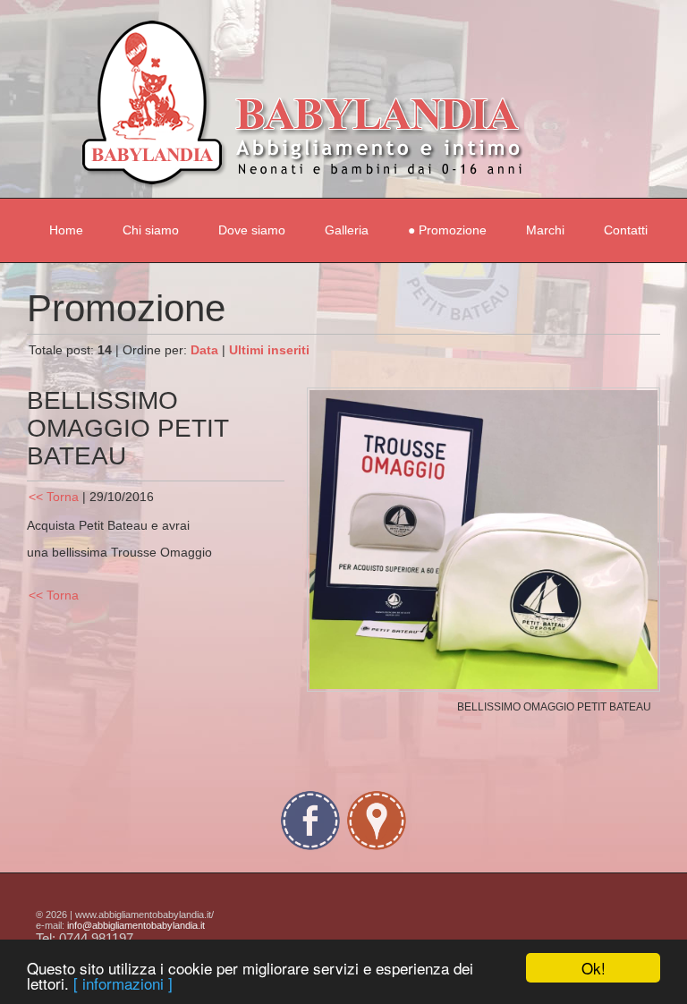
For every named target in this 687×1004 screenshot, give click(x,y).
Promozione (447, 230)
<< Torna (54, 496)
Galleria (347, 230)
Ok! (593, 968)
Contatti (626, 230)
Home (66, 230)
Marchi (545, 230)
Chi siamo (151, 230)
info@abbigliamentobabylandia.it (136, 925)
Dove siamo (251, 230)
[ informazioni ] (123, 983)
